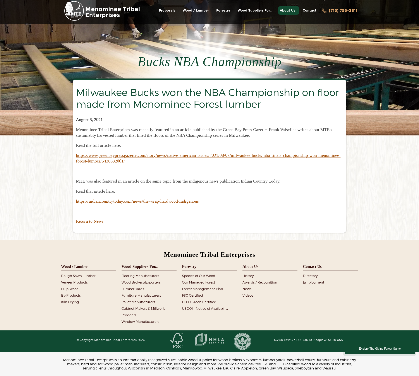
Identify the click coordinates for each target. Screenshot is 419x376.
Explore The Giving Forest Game (380, 348)
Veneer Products (74, 282)
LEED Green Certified (199, 302)
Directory (310, 276)
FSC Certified (192, 295)
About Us (288, 10)
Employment (313, 282)
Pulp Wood (70, 289)
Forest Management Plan (202, 289)
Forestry (224, 10)
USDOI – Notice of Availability (205, 309)
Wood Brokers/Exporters (141, 282)
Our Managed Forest (198, 282)
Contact (309, 10)
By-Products (71, 295)
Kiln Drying (70, 302)
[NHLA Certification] (209, 339)
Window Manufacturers (140, 322)
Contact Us (312, 266)
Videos (247, 295)
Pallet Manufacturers (138, 302)
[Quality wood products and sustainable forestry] (102, 11)
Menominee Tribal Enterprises (209, 254)
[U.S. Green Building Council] (242, 341)
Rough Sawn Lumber (78, 276)
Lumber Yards (133, 289)
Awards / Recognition (259, 282)
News (246, 289)
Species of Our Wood (198, 276)
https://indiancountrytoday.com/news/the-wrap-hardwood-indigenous (137, 201)
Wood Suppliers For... (256, 10)
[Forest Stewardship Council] (176, 341)
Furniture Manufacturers (141, 295)
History (248, 276)
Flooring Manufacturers (140, 276)
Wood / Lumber (197, 10)
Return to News (89, 221)
